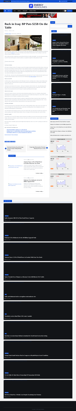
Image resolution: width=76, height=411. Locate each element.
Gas (5, 294)
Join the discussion (8, 134)
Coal (14, 10)
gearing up (13, 52)
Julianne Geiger (8, 33)
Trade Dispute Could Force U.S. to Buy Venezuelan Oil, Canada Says (19, 132)
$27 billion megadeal (32, 76)
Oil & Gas (9, 10)
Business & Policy (33, 10)
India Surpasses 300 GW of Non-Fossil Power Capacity (60, 121)
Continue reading (39, 173)
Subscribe (69, 10)
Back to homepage (15, 134)
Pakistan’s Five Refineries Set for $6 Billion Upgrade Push (60, 124)
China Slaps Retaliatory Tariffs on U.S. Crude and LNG (17, 129)
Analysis (54, 40)
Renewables (25, 10)
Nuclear (19, 10)
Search (52, 22)
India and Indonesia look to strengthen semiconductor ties (60, 135)
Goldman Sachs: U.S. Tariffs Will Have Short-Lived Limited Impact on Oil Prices (21, 131)
